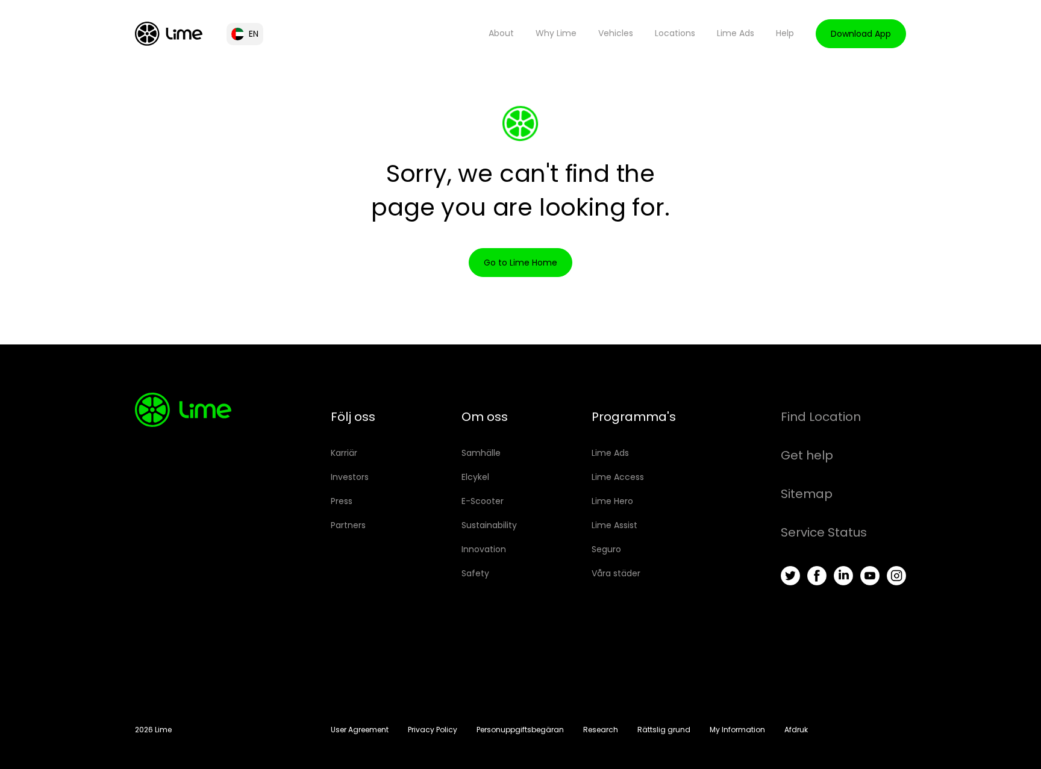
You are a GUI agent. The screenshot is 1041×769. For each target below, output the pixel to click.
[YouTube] (870, 575)
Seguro (606, 549)
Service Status (824, 532)
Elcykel (475, 477)
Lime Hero (612, 501)
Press (341, 501)
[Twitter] (790, 575)
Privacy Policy (432, 729)
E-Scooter (482, 501)
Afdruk (796, 729)
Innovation (483, 549)
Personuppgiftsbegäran (520, 729)
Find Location (821, 416)
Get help (807, 455)
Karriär (344, 453)
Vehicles (615, 33)
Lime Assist (614, 525)
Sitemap (807, 493)
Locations (675, 33)
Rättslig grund (663, 729)
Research (600, 729)
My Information (737, 729)
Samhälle (481, 453)
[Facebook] (817, 575)
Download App (861, 34)
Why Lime (556, 33)
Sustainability (489, 525)
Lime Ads (735, 33)
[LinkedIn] (843, 575)
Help (785, 33)
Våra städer (616, 573)
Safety (475, 573)
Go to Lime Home (520, 263)
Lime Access (618, 477)
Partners (348, 525)
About (501, 33)
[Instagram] (896, 575)
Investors (350, 477)
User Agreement (360, 729)
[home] (168, 34)
